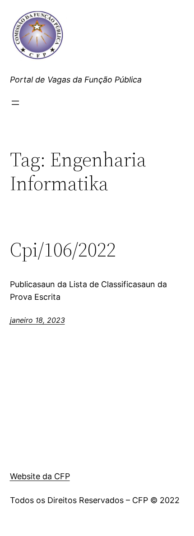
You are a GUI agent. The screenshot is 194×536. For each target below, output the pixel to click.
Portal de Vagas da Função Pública (76, 79)
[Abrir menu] (15, 102)
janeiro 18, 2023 (37, 320)
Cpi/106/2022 (63, 249)
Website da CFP (40, 476)
